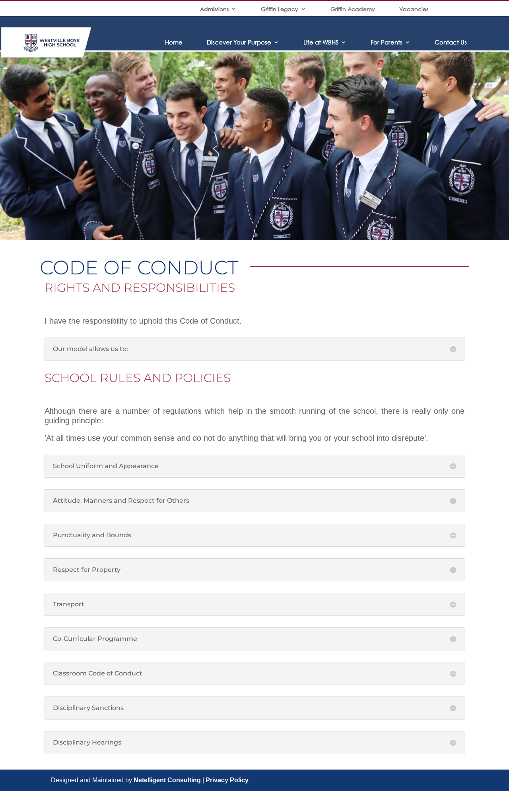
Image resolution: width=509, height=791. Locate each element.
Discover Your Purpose (239, 42)
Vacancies (413, 9)
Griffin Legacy (279, 9)
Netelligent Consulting (167, 780)
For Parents (386, 42)
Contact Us (451, 42)
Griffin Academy (352, 9)
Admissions (214, 9)
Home (174, 42)
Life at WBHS (320, 42)
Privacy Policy (227, 780)
